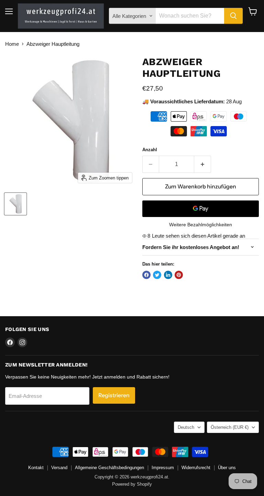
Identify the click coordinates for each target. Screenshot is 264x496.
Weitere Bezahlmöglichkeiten (200, 224)
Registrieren (114, 395)
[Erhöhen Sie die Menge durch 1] (202, 164)
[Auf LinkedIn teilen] (168, 275)
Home (12, 44)
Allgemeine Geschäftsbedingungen (109, 467)
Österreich (230, 427)
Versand (59, 467)
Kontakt (36, 467)
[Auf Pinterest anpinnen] (179, 275)
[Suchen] (233, 16)
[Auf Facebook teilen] (146, 275)
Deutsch (186, 427)
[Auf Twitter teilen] (157, 275)
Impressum (163, 467)
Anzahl (149, 149)
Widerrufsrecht (196, 467)
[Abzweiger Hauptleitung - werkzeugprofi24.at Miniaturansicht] (15, 204)
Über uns (227, 467)
